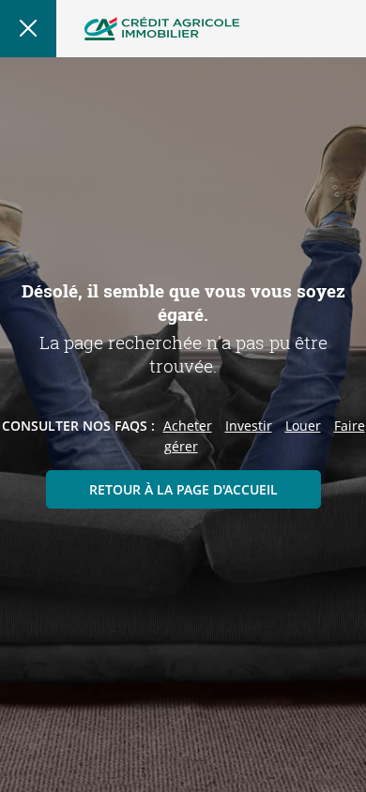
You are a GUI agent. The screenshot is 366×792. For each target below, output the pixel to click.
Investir (248, 425)
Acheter (187, 425)
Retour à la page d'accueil (183, 489)
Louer (303, 425)
